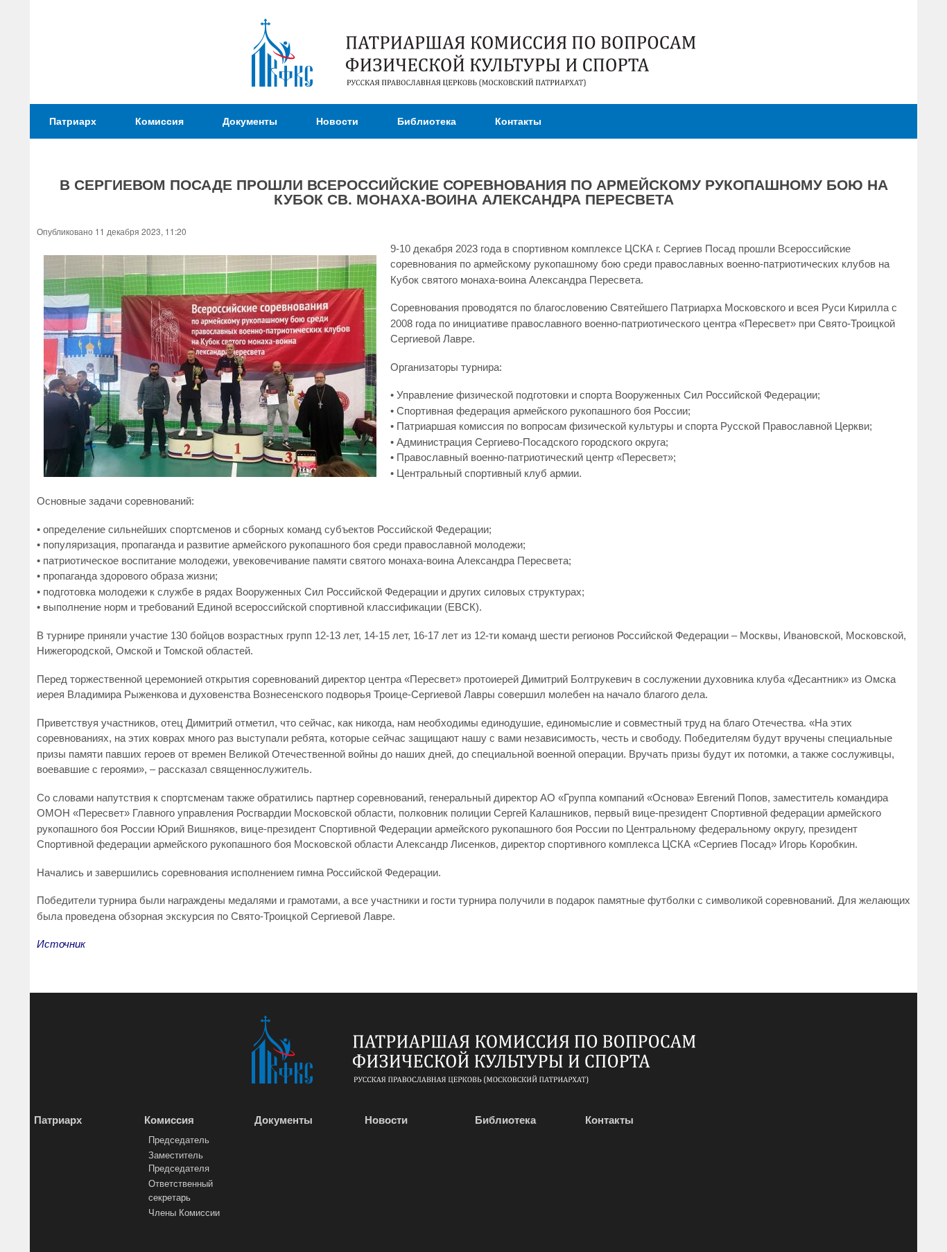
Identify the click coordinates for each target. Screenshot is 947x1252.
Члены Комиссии (184, 1212)
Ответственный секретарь (180, 1189)
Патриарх (72, 121)
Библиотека (426, 121)
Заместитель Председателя (178, 1161)
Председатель (178, 1139)
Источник (61, 944)
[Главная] (282, 54)
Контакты (518, 121)
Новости (337, 121)
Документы (250, 121)
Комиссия (159, 121)
